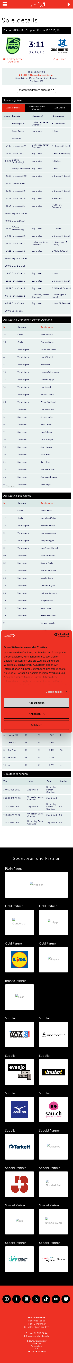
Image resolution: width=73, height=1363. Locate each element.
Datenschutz (36, 1346)
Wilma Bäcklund (48, 402)
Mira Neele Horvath (49, 548)
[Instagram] (26, 1299)
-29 (38, 742)
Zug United (59, 59)
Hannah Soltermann (50, 372)
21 (61, 735)
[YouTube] (6, 1299)
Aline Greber (46, 424)
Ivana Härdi (46, 608)
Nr (4, 327)
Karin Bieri (45, 462)
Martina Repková (48, 570)
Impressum (36, 1343)
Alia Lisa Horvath (48, 615)
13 (61, 757)
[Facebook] (16, 1299)
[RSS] (36, 1299)
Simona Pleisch (47, 623)
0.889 (51, 750)
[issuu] (65, 1299)
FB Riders (12, 757)
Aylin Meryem (47, 447)
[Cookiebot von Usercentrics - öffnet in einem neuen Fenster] (54, 635)
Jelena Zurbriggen (49, 477)
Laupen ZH (13, 735)
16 (61, 750)
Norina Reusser (47, 469)
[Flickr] (56, 1299)
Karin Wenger (47, 439)
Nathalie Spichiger (49, 593)
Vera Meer (45, 364)
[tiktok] (46, 1299)
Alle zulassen (36, 702)
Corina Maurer (47, 409)
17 (61, 742)
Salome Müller (47, 563)
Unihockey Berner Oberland (13, 60)
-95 (38, 765)
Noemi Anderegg (48, 533)
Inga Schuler (46, 432)
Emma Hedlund (48, 555)
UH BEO (11, 742)
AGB (36, 1349)
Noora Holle (46, 510)
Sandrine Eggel (47, 379)
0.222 (51, 765)
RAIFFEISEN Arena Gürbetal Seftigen (37, 75)
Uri (9, 765)
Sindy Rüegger (47, 540)
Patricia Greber (47, 394)
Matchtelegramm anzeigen (35, 89)
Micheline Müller (48, 518)
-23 (38, 735)
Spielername (47, 327)
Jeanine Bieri (47, 335)
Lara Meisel (46, 387)
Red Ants (12, 750)
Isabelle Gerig (47, 578)
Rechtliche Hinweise (36, 1351)
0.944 (51, 742)
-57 (38, 757)
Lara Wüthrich (47, 357)
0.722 (51, 757)
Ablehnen (36, 724)
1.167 (51, 735)
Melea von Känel (48, 349)
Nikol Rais (45, 454)
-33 (38, 750)
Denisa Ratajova (48, 585)
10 (4, 765)
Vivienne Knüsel (48, 525)
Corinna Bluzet (47, 342)
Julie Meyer (46, 484)
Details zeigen (54, 691)
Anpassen (35, 713)
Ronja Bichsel (47, 600)
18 (26, 735)
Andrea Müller (47, 417)
